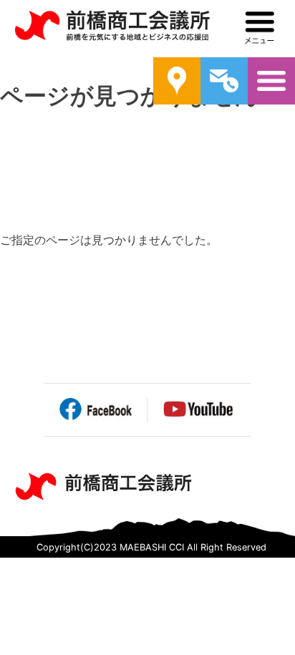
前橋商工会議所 (111, 29)
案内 (176, 81)
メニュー (259, 28)
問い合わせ (224, 81)
